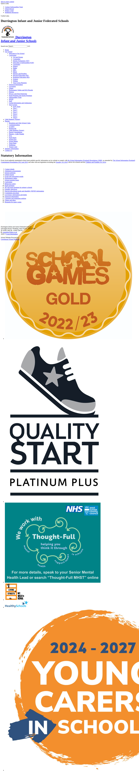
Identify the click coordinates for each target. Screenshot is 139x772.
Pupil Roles (12, 138)
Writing (15, 81)
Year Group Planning (20, 83)
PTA (10, 136)
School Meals (13, 141)
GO (29, 46)
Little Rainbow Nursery (12, 119)
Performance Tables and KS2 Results (21, 90)
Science (15, 79)
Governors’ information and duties (16, 195)
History (15, 66)
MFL (14, 70)
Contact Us (8, 150)
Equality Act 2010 (62, 162)
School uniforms (10, 173)
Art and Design (18, 57)
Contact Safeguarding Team (14, 7)
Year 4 (15, 114)
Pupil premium (9, 185)
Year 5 (15, 116)
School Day (13, 139)
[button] (31, 46)
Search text (4, 46)
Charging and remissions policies (15, 198)
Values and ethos (10, 200)
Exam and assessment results (14, 176)
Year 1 (15, 108)
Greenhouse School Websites (10, 239)
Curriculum (12, 55)
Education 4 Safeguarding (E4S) (23, 63)
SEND (11, 99)
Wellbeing (12, 145)
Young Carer (13, 147)
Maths (15, 68)
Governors (12, 86)
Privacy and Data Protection (18, 94)
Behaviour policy (10, 184)
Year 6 (15, 117)
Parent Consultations (15, 132)
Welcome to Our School (16, 53)
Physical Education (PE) (21, 75)
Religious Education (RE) (21, 77)
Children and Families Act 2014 (95, 162)
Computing (16, 59)
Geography (16, 64)
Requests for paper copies (13, 202)
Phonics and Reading (20, 73)
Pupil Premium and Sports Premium (20, 95)
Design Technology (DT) (21, 61)
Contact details (9, 169)
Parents (7, 121)
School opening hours (12, 180)
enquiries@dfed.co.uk (10, 232)
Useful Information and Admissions (20, 103)
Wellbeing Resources (11, 12)
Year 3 (15, 112)
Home (7, 50)
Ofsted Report (9, 9)
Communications (14, 125)
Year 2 (15, 110)
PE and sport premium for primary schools (18, 187)
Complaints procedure (12, 193)
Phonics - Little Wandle (16, 134)
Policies (11, 92)
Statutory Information (12, 148)
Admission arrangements (13, 171)
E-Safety (12, 127)
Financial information (12, 196)
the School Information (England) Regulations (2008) (85, 160)
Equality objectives (11, 189)
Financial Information (16, 84)
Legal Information (12, 234)
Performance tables (11, 178)
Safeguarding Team (15, 97)
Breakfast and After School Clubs (20, 123)
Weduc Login (9, 10)
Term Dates (12, 143)
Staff (10, 101)
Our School (8, 52)
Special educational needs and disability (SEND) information (24, 191)
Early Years (16, 106)
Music (15, 72)
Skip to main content (7, 2)
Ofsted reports (9, 174)
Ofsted (11, 88)
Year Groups (13, 105)
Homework (12, 128)
